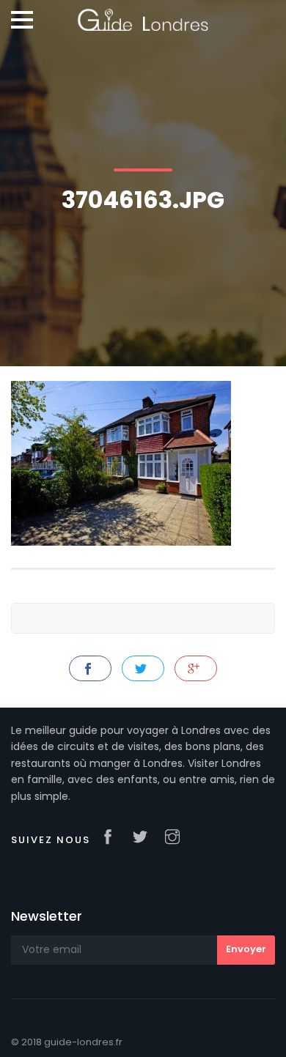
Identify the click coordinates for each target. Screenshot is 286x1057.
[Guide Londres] (142, 14)
